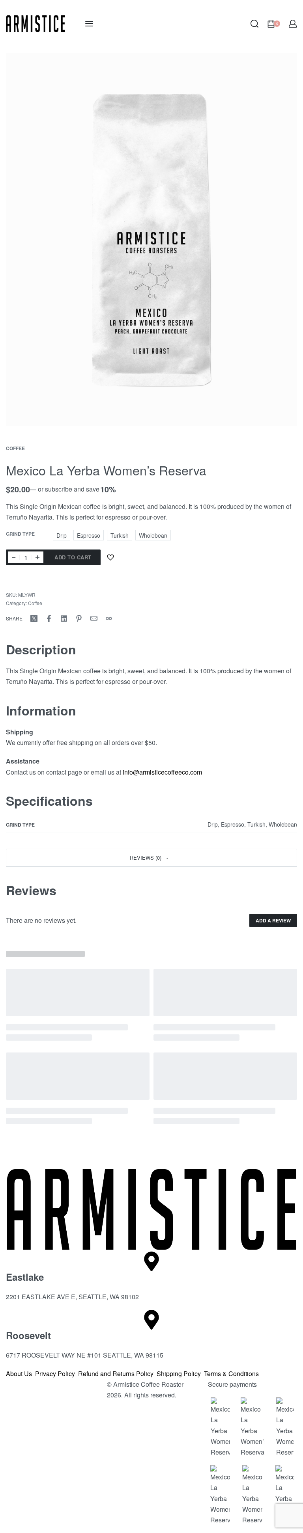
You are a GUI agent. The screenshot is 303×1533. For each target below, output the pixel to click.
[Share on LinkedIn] (63, 618)
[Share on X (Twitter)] (33, 618)
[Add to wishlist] (110, 557)
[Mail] (93, 618)
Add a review (273, 920)
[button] (151, 858)
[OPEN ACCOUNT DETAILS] (292, 23)
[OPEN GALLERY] (151, 239)
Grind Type (20, 534)
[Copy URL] (108, 618)
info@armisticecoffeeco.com (162, 772)
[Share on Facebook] (48, 618)
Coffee (15, 448)
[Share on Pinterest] (78, 618)
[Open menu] (89, 23)
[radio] (61, 535)
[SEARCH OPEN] (254, 23)
